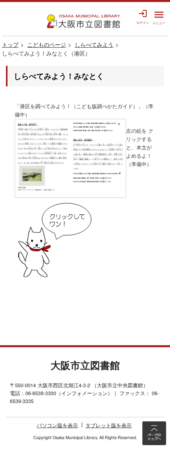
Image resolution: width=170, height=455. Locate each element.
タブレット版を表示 (108, 425)
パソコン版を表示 (57, 425)
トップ (10, 44)
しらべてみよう (94, 44)
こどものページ (46, 44)
